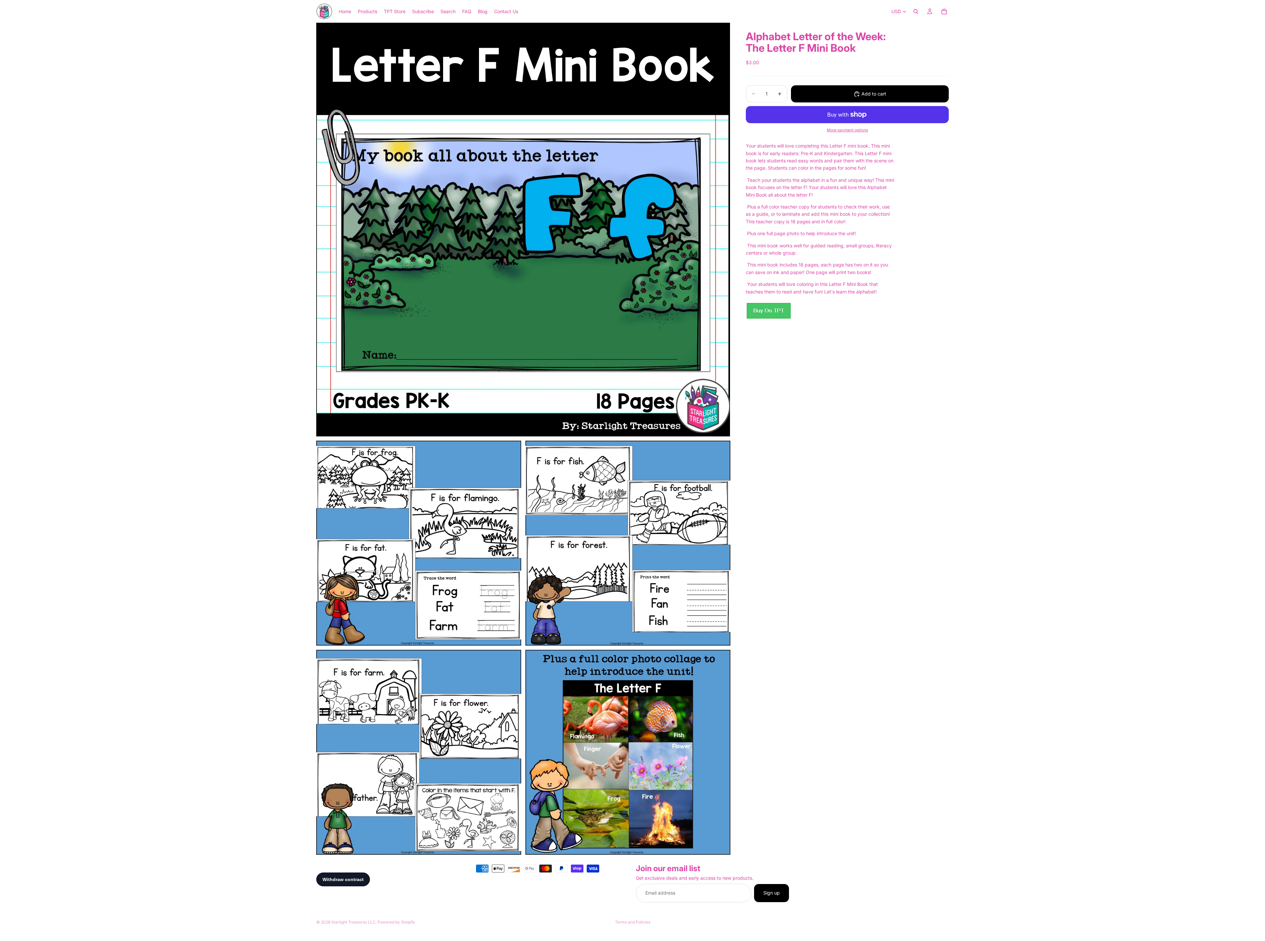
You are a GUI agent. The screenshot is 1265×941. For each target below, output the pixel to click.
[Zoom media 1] (523, 229)
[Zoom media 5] (627, 752)
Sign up (771, 893)
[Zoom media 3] (627, 543)
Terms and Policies (632, 922)
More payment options (847, 130)
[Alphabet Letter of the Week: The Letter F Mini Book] (768, 310)
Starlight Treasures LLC (353, 922)
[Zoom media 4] (418, 752)
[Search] (916, 11)
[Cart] (944, 11)
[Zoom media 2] (418, 543)
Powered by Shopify (396, 922)
